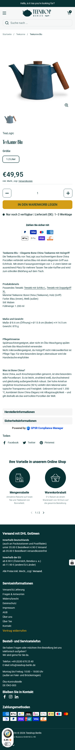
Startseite (7, 34)
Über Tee (7, 621)
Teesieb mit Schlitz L (35, 287)
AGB (5, 612)
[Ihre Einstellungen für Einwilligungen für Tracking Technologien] (72, 562)
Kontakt (7, 626)
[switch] (8, 744)
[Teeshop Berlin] (36, 13)
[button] (68, 13)
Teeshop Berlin (34, 733)
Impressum (9, 607)
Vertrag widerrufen (15, 630)
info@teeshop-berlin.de (22, 665)
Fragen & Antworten (13, 594)
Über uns (7, 616)
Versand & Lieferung (14, 589)
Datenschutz (9, 603)
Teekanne (20, 34)
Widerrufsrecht (11, 598)
